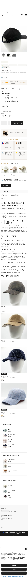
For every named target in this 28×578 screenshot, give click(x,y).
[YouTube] (8, 511)
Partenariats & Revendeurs (6, 518)
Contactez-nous (4, 516)
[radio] (2, 116)
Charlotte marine (5, 376)
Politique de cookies (7, 576)
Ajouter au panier (18, 123)
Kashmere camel (5, 340)
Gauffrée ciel (4, 412)
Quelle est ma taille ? (7, 111)
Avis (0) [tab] (3, 198)
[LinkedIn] (6, 511)
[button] (26, 549)
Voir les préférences (14, 573)
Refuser (14, 569)
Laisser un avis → (22, 82)
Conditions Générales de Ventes (18, 576)
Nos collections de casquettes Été (17, 73)
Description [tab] (4, 191)
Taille (2, 113)
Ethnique (3, 306)
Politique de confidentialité (6, 515)
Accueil (2, 22)
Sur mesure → (6, 185)
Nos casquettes (8, 22)
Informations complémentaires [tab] (10, 195)
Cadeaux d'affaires (4, 519)
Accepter (14, 565)
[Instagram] (2, 511)
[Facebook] (4, 511)
